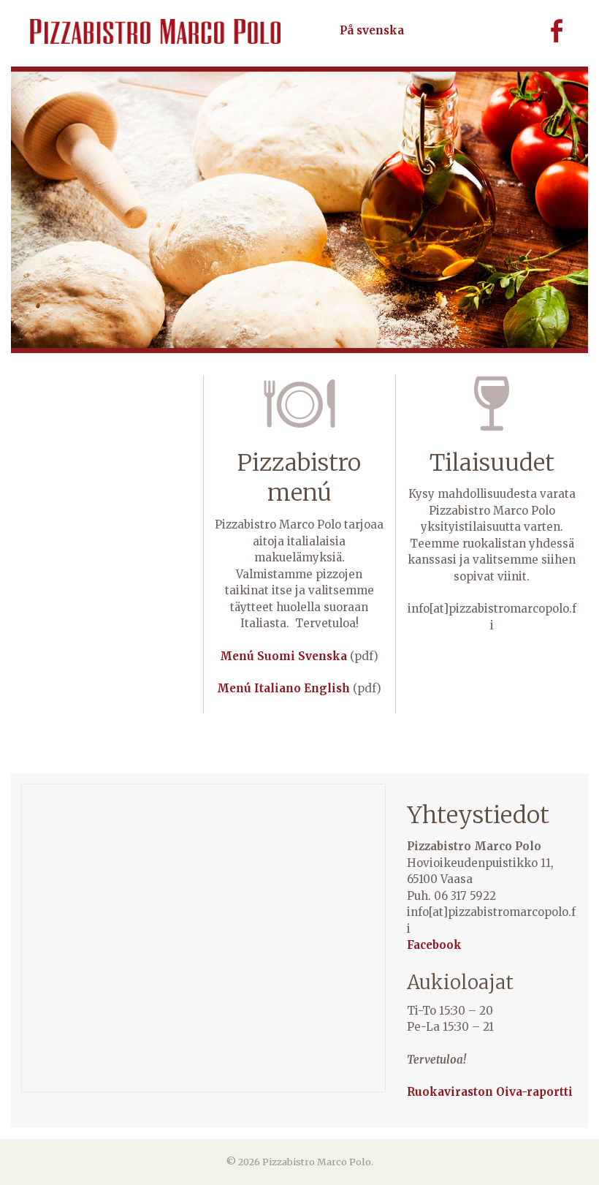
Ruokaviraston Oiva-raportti (490, 1092)
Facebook (546, 30)
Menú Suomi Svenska (283, 656)
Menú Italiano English (283, 688)
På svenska (372, 30)
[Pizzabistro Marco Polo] (155, 31)
